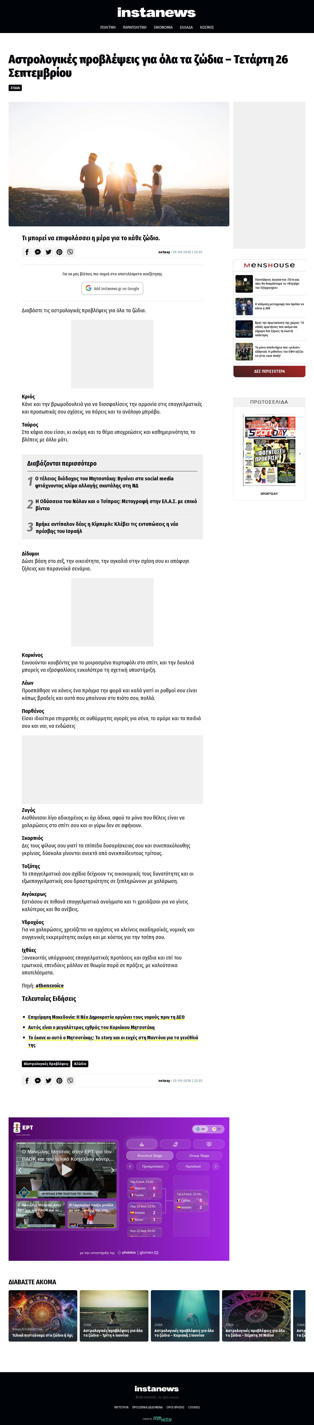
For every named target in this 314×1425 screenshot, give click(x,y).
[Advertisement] (112, 354)
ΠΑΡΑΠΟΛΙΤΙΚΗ (134, 27)
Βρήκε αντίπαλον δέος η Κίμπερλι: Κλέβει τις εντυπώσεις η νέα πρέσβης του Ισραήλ (102, 528)
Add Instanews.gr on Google (116, 288)
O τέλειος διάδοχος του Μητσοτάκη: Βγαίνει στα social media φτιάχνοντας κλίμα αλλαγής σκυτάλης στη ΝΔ (100, 482)
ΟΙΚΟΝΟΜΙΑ (163, 27)
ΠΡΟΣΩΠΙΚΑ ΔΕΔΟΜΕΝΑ (147, 1407)
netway (164, 252)
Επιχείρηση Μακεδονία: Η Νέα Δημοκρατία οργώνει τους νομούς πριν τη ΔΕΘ (106, 1017)
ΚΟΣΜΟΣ (207, 27)
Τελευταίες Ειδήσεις (49, 999)
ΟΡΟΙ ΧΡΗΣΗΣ (175, 1407)
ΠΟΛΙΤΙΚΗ (108, 27)
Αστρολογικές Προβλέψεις (47, 1064)
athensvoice (50, 985)
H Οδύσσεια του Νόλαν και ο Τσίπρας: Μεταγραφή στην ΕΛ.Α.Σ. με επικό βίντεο (112, 505)
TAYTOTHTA (121, 1407)
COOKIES (194, 1407)
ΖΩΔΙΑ (15, 88)
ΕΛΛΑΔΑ (186, 27)
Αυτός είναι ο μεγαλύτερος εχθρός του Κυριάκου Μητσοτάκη (91, 1027)
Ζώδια (81, 1064)
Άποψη (16, 1329)
